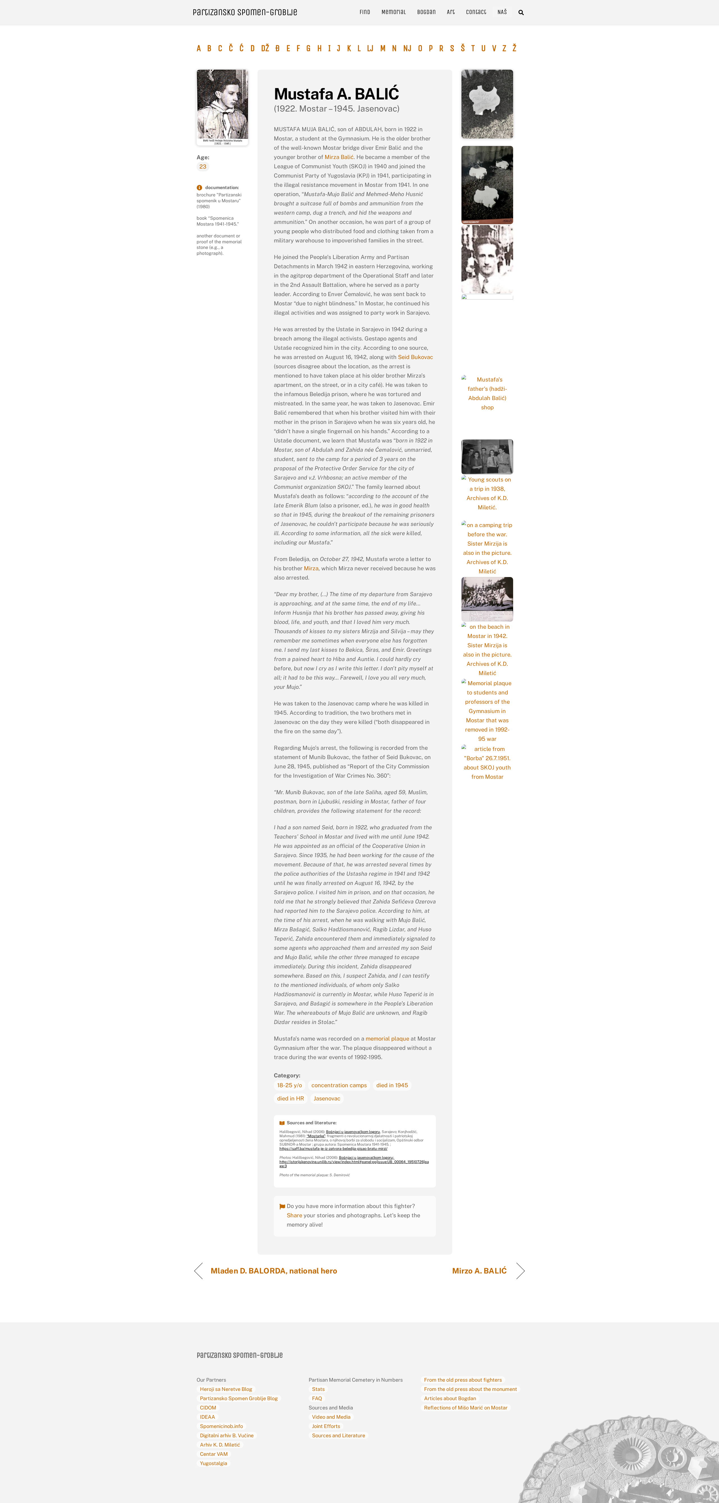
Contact (476, 12)
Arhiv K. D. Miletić (220, 1445)
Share (294, 1215)
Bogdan (426, 12)
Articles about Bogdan (450, 1398)
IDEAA (207, 1417)
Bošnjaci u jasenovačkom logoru (353, 1132)
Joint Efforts (326, 1426)
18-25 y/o (289, 1085)
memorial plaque (387, 1038)
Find (365, 12)
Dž (265, 48)
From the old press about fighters (463, 1380)
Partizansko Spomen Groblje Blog (239, 1398)
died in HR (290, 1098)
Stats (318, 1389)
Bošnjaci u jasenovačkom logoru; (367, 1157)
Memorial (393, 12)
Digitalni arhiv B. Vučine (227, 1435)
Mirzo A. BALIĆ (480, 1270)
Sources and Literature (338, 1435)
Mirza (311, 568)
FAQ (317, 1398)
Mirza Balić (339, 157)
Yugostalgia (213, 1463)
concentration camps (339, 1085)
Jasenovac (327, 1098)
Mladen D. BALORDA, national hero (274, 1270)
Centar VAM (214, 1454)
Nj (407, 48)
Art (451, 12)
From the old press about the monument (470, 1389)
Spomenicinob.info (221, 1426)
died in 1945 (392, 1085)
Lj (370, 48)
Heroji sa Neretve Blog (226, 1389)
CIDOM (208, 1408)
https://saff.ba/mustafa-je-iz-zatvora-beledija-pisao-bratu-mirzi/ (333, 1148)
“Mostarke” (316, 1136)
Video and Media (331, 1417)
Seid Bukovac (415, 357)
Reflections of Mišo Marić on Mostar (466, 1408)
